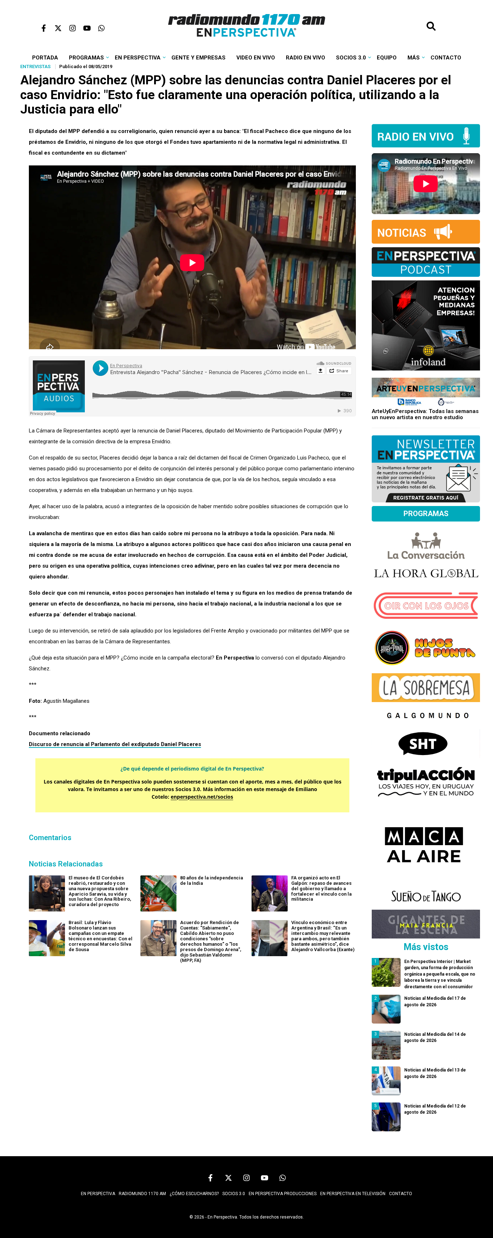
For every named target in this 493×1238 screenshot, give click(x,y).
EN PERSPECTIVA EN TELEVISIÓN (352, 1193)
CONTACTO (400, 1193)
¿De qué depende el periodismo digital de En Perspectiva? (192, 768)
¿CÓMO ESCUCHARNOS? (194, 1193)
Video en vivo (255, 57)
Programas (86, 57)
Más (413, 57)
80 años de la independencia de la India (211, 880)
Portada (45, 57)
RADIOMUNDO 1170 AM (142, 1193)
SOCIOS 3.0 (233, 1193)
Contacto (446, 57)
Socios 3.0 (351, 57)
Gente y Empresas (198, 57)
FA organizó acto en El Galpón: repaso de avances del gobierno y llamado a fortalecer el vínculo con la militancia (321, 888)
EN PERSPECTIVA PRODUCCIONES (283, 1193)
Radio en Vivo (305, 57)
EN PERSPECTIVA (98, 1193)
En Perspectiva (138, 57)
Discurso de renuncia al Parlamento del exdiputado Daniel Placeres (115, 744)
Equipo (387, 57)
